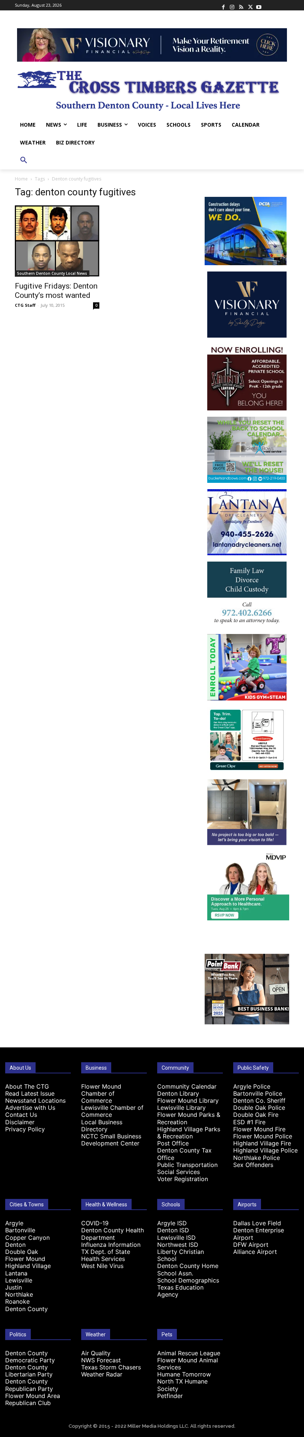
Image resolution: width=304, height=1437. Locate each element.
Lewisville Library (181, 1107)
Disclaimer (19, 1122)
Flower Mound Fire (259, 1129)
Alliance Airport (255, 1251)
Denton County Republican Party (29, 1385)
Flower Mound (25, 1258)
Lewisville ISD (176, 1237)
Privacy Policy (25, 1129)
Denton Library (178, 1093)
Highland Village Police (265, 1150)
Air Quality (95, 1353)
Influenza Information (111, 1244)
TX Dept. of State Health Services (105, 1255)
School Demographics (188, 1280)
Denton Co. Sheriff (259, 1100)
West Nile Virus (102, 1265)
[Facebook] (223, 5)
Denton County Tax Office (184, 1154)
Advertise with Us (30, 1107)
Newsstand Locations (35, 1100)
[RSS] (241, 5)
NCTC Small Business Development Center (111, 1139)
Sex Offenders (253, 1164)
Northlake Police (256, 1157)
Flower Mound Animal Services (187, 1363)
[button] (24, 160)
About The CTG (27, 1086)
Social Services (178, 1172)
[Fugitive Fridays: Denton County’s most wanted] (57, 241)
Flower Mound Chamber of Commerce (101, 1093)
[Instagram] (232, 5)
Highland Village (28, 1265)
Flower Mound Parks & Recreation (188, 1118)
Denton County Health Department (112, 1233)
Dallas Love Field (257, 1223)
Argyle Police (251, 1086)
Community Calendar (187, 1086)
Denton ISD (173, 1230)
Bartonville (20, 1230)
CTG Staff (25, 305)
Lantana (16, 1273)
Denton (15, 1244)
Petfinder (170, 1395)
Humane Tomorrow (184, 1374)
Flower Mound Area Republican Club (32, 1399)
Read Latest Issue (29, 1093)
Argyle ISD (172, 1223)
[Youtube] (258, 5)
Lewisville (18, 1280)
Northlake (19, 1294)
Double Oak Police (259, 1107)
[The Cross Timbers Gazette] (152, 89)
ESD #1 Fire (249, 1122)
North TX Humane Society (182, 1385)
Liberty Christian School (180, 1255)
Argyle (14, 1223)
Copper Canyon (27, 1237)
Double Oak (21, 1251)
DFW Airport (250, 1244)
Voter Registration (182, 1179)
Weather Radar (101, 1374)
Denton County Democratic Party (30, 1356)
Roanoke (17, 1301)
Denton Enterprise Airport (258, 1233)
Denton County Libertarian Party (29, 1370)
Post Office (173, 1143)
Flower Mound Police (262, 1136)
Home (21, 179)
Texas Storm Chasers (111, 1367)
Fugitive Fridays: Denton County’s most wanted (56, 291)
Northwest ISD (177, 1244)
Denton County (26, 1309)
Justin (13, 1287)
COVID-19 (95, 1223)
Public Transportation (187, 1164)
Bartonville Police (257, 1093)
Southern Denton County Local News (52, 273)
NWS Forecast (101, 1360)
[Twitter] (249, 5)
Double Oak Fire (255, 1114)
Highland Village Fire (262, 1143)
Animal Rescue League (188, 1353)
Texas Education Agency (180, 1291)
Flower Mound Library (188, 1100)
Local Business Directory (101, 1125)
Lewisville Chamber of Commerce (112, 1111)
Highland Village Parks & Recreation (188, 1132)
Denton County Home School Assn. (187, 1269)
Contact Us (21, 1114)
